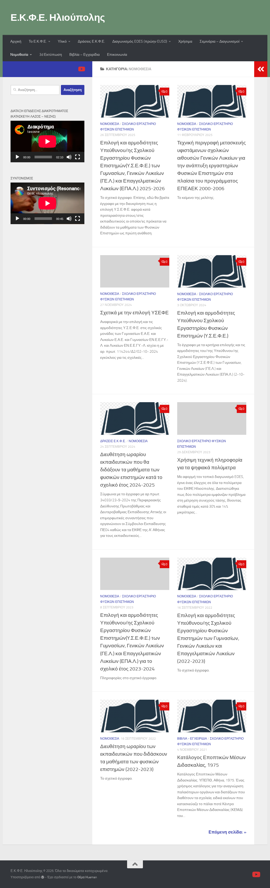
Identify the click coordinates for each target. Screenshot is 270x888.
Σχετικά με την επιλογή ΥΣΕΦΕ (134, 313)
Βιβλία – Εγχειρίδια (84, 54)
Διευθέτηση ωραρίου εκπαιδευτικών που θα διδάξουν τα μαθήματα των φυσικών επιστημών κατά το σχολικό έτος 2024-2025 (131, 469)
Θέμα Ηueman (87, 877)
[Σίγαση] (69, 157)
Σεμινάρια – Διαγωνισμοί (219, 41)
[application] (47, 141)
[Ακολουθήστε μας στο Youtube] (81, 69)
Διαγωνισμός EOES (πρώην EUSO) (139, 41)
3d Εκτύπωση (50, 54)
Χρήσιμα (185, 41)
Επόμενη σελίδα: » (227, 832)
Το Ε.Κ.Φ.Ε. (38, 41)
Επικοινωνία (117, 54)
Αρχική (15, 41)
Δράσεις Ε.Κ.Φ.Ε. (91, 41)
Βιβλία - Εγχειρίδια (192, 738)
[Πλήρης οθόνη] (77, 157)
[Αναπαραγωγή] (17, 157)
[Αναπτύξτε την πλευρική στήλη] (260, 69)
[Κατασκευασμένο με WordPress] (42, 877)
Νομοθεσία (19, 54)
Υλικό (62, 41)
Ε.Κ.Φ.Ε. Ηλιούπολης (58, 17)
